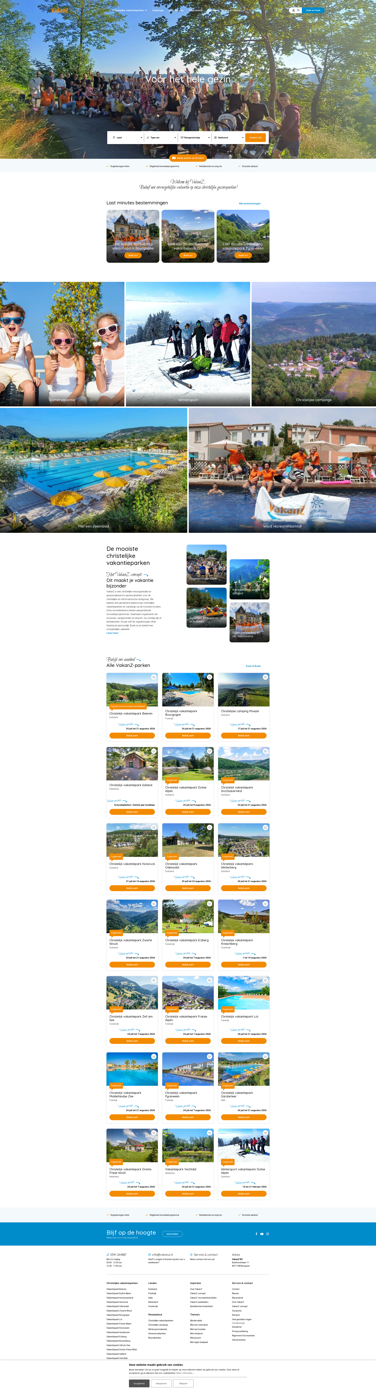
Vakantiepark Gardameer (118, 1332)
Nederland (153, 1302)
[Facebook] (256, 1234)
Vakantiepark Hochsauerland (119, 1298)
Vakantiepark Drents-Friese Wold (121, 1349)
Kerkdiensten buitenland (201, 1306)
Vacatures (237, 1311)
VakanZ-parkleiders (199, 1302)
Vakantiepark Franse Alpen (118, 1323)
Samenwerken (239, 1340)
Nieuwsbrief (237, 1298)
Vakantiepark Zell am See (118, 1345)
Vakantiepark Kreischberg (118, 1341)
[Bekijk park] (188, 689)
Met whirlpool (196, 1333)
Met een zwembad (199, 1325)
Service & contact (206, 1254)
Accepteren (139, 1383)
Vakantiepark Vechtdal (116, 1358)
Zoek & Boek (253, 666)
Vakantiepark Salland (116, 1354)
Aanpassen (161, 1383)
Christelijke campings (158, 1325)
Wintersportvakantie (157, 1329)
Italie (150, 1298)
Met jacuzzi (195, 1338)
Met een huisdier (198, 1329)
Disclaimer (237, 1327)
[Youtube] (262, 1234)
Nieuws (235, 1293)
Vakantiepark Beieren (116, 1289)
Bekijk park (132, 735)
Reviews (236, 1315)
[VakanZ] (59, 10)
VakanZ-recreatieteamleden (203, 1298)
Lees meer (112, 632)
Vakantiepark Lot (114, 1319)
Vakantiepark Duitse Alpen (118, 1293)
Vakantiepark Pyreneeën (117, 1328)
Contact (235, 1289)
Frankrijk (152, 1293)
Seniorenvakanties (157, 1333)
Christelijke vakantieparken (160, 1320)
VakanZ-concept (198, 1293)
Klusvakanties (155, 1338)
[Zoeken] (298, 10)
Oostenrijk (153, 1306)
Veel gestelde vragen (242, 1319)
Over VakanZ (196, 1289)
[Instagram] (267, 1234)
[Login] (293, 10)
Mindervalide (196, 1320)
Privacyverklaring (240, 1331)
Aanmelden (172, 1234)
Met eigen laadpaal (199, 1342)
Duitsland (152, 1289)
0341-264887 (118, 1254)
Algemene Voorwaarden (243, 1335)
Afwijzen (183, 1383)
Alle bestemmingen (250, 203)
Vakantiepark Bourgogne (118, 1315)
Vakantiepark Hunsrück (117, 1302)
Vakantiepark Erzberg (116, 1336)
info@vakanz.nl (162, 1254)
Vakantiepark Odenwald (117, 1306)
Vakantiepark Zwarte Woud (119, 1311)
